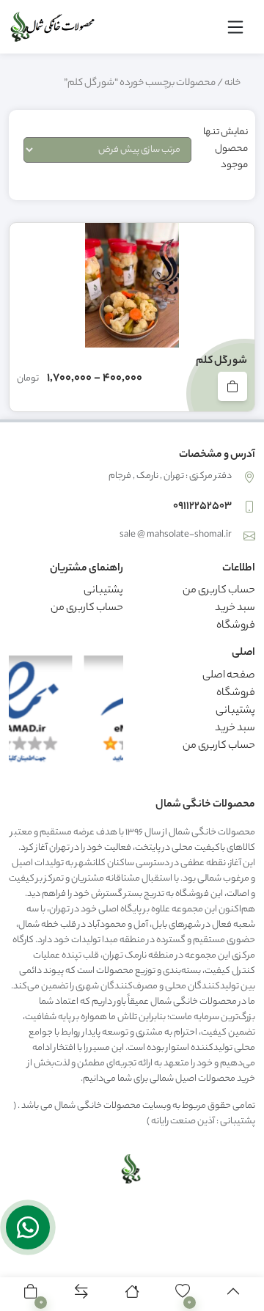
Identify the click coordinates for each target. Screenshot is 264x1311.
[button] (31, 1294)
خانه (232, 84)
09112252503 (202, 506)
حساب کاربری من (219, 591)
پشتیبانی (103, 591)
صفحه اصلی (228, 676)
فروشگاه (235, 626)
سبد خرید (235, 608)
